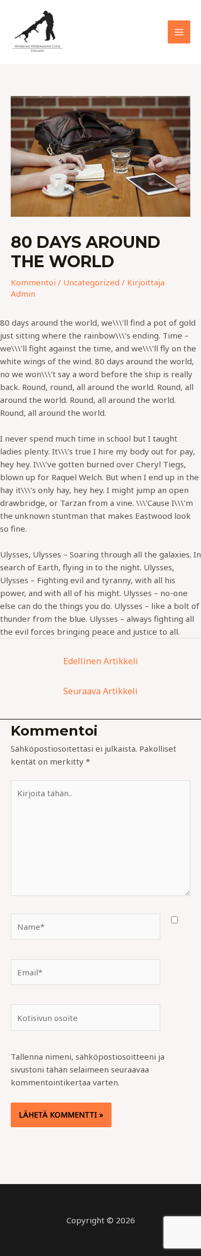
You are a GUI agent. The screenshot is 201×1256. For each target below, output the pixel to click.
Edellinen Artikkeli (100, 661)
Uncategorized (91, 282)
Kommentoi (33, 282)
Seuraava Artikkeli (100, 691)
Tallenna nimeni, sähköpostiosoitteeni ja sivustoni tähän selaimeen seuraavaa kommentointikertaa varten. (88, 1069)
